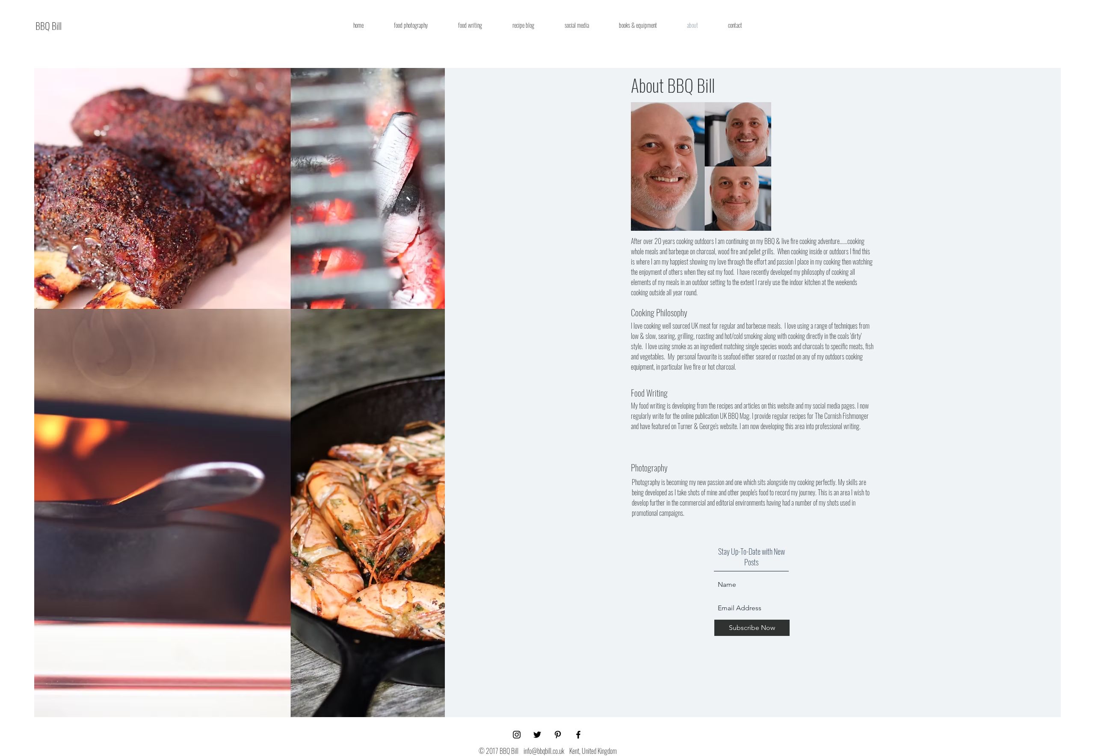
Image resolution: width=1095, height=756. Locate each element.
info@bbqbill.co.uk (544, 751)
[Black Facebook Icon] (578, 735)
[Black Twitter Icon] (537, 735)
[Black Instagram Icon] (517, 735)
